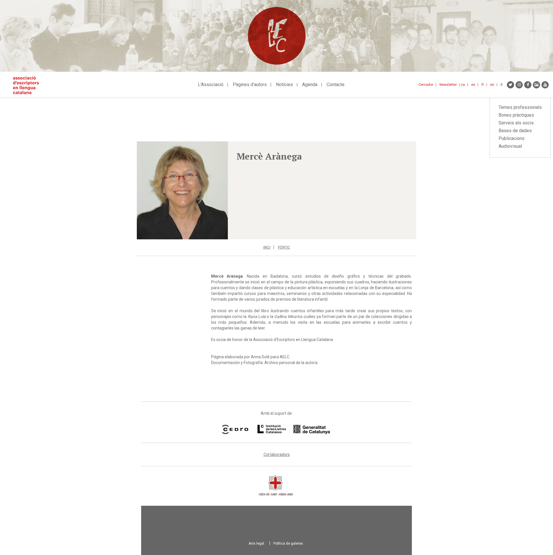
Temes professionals (520, 107)
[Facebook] (527, 84)
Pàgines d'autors (250, 84)
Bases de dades (515, 130)
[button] (182, 190)
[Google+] (536, 84)
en (492, 85)
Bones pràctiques (516, 115)
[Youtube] (545, 84)
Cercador (425, 85)
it (502, 85)
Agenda (309, 84)
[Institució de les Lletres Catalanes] (293, 429)
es (473, 85)
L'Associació (211, 84)
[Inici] (28, 85)
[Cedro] (235, 429)
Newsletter (448, 85)
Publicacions (511, 138)
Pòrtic (284, 247)
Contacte (335, 84)
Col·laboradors (277, 454)
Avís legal (256, 543)
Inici (266, 247)
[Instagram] (519, 84)
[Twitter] (510, 84)
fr (483, 85)
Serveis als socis (516, 123)
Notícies (284, 84)
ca (463, 85)
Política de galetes (288, 543)
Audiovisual (510, 146)
